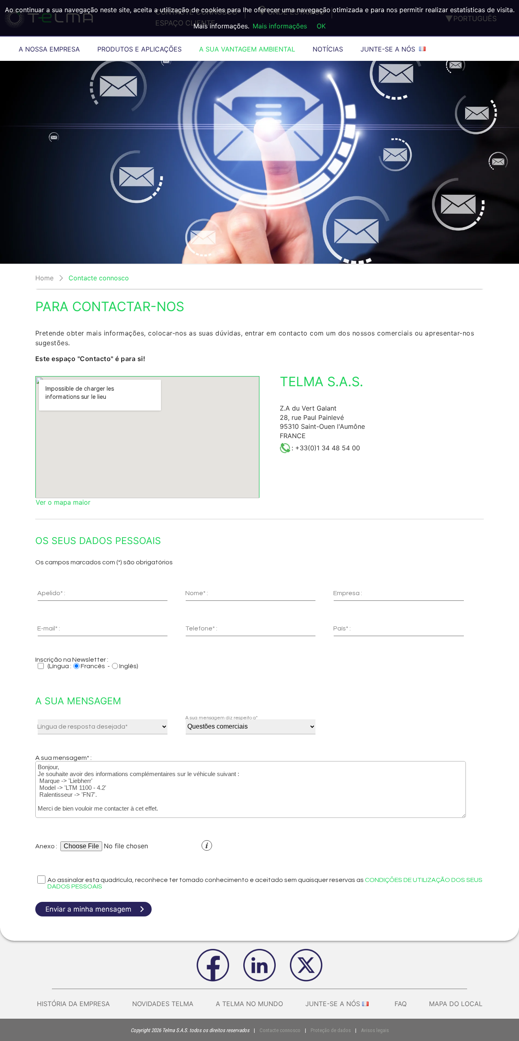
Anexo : (46, 846)
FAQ (401, 1004)
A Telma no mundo (249, 1004)
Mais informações (280, 26)
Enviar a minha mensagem (88, 909)
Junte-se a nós (332, 1004)
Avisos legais (375, 1030)
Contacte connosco (280, 1030)
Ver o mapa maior (63, 502)
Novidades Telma (162, 1004)
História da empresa (73, 1004)
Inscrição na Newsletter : (71, 659)
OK (321, 26)
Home (44, 278)
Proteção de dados (331, 1030)
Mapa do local (456, 1004)
